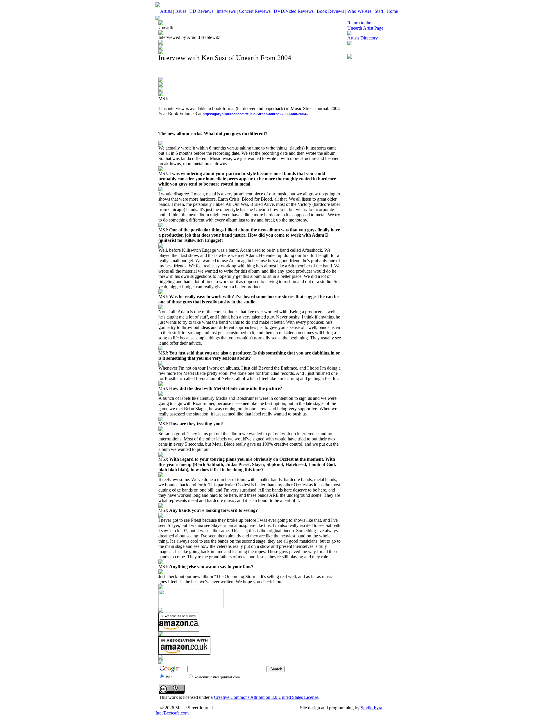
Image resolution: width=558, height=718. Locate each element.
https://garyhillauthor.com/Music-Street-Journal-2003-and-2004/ (255, 114)
